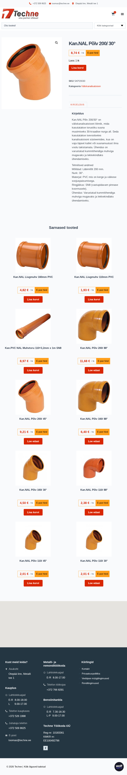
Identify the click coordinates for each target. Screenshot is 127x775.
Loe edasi (94, 370)
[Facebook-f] (45, 748)
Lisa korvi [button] (33, 299)
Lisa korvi (78, 67)
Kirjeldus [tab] (78, 104)
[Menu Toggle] (122, 14)
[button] (56, 42)
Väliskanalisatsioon (91, 86)
